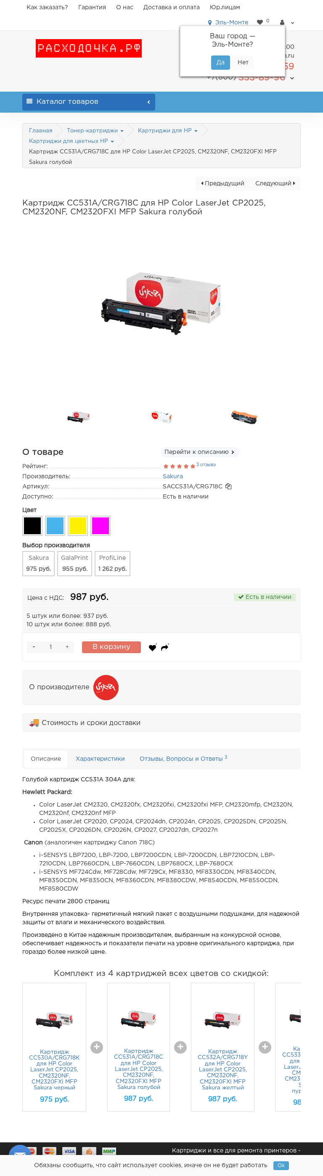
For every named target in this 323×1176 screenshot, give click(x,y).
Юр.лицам (225, 7)
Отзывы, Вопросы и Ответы (183, 758)
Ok (281, 1165)
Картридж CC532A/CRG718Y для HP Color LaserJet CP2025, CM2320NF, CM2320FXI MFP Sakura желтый (223, 1069)
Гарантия (92, 7)
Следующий (274, 183)
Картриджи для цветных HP (69, 141)
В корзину (111, 647)
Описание (46, 759)
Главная (41, 131)
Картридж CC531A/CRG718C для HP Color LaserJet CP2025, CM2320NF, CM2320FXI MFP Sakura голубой (138, 1069)
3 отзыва (206, 465)
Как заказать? (47, 7)
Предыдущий (223, 183)
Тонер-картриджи (93, 131)
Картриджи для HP (165, 131)
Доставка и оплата (171, 7)
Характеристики (100, 759)
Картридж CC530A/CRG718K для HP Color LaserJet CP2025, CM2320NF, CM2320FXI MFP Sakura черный (54, 1070)
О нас (124, 7)
